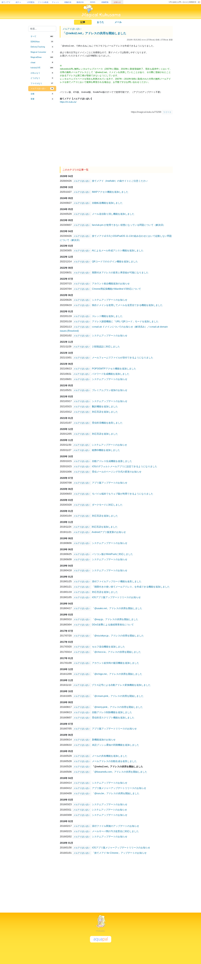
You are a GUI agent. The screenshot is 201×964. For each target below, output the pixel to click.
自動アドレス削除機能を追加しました (112, 712)
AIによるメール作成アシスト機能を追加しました (117, 250)
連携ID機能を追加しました (106, 450)
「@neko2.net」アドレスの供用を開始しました (94, 33)
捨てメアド (6, 2)
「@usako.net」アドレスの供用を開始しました (117, 608)
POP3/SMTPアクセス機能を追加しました (114, 368)
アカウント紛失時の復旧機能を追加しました (115, 663)
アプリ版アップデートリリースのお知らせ (114, 728)
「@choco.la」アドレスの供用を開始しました (116, 652)
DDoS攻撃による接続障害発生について (113, 624)
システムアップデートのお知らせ (109, 300)
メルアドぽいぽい (72, 29)
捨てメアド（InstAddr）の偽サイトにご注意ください (120, 181)
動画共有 (80, 2)
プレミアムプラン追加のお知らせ (109, 390)
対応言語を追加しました (105, 412)
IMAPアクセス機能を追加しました (110, 192)
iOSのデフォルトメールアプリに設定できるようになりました (124, 466)
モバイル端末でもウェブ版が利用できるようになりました (122, 494)
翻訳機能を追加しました (105, 406)
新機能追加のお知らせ (104, 739)
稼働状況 (192, 2)
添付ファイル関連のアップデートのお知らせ (115, 826)
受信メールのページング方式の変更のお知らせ (116, 471)
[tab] (42, 36)
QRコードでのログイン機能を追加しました (115, 261)
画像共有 (67, 2)
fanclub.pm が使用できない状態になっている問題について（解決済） (128, 225)
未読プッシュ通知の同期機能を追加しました (115, 745)
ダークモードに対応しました (107, 505)
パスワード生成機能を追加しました (110, 374)
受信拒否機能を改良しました (107, 423)
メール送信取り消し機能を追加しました (113, 214)
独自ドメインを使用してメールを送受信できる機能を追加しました (127, 305)
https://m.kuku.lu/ (68, 102)
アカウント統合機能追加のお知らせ (111, 283)
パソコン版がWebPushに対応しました (112, 554)
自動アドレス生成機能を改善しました (112, 461)
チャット (55, 2)
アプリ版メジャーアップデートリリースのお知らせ (119, 788)
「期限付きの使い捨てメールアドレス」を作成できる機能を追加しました (131, 586)
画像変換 (104, 2)
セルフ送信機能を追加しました (108, 646)
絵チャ (18, 2)
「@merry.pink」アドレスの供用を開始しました (117, 707)
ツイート (167, 112)
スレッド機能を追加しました (107, 316)
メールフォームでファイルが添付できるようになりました (122, 357)
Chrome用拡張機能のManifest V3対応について (116, 289)
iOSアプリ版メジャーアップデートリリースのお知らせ (121, 847)
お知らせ (117, 2)
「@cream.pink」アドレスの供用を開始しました (117, 696)
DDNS (92, 2)
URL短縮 (172, 2)
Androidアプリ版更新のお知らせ (109, 532)
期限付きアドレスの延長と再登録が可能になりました (120, 272)
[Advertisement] (42, 150)
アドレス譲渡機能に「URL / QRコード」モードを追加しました (125, 321)
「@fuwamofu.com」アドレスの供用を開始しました (119, 772)
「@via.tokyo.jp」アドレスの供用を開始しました (118, 635)
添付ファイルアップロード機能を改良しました (116, 581)
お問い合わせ (182, 2)
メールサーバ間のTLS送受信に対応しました (115, 831)
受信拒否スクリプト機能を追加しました (113, 717)
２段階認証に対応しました (106, 346)
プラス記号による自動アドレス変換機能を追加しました (121, 685)
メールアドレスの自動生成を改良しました (114, 761)
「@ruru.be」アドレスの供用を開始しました (115, 793)
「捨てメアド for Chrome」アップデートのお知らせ (119, 853)
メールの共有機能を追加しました (109, 756)
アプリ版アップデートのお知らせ (109, 482)
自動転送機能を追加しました (107, 203)
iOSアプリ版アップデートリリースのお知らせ (116, 597)
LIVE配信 (30, 2)
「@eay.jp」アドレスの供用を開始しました (115, 619)
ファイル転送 (43, 2)
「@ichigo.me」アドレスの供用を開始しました (117, 674)
